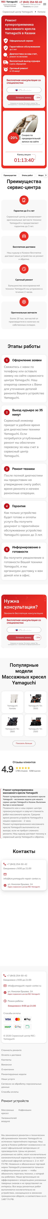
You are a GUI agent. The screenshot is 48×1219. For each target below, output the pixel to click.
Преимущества (10, 175)
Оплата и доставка (11, 1055)
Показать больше (24, 743)
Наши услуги (8, 1079)
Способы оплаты (10, 1091)
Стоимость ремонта (11, 1050)
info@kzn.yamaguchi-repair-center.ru (22, 878)
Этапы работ (27, 175)
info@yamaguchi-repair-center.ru (24, 985)
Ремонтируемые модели (13, 1074)
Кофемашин (25, 1110)
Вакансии (6, 1064)
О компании (7, 1069)
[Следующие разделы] (46, 175)
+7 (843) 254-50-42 (30, 2)
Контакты (6, 1059)
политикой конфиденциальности (29, 104)
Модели (41, 175)
